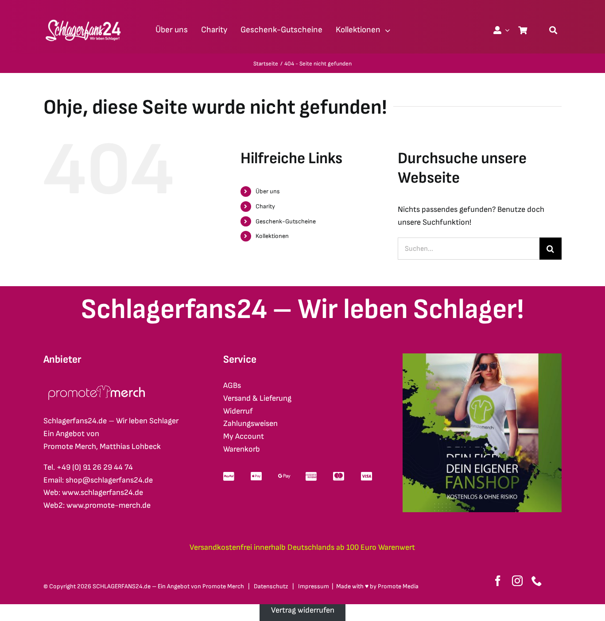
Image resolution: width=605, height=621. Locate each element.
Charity (265, 206)
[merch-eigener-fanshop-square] (482, 357)
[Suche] (553, 30)
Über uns (268, 191)
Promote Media (398, 586)
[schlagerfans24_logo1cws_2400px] (83, 18)
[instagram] (517, 580)
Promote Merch (223, 586)
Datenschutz (271, 586)
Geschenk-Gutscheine (286, 221)
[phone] (536, 580)
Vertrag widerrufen (302, 610)
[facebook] (498, 580)
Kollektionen (272, 236)
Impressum (313, 586)
